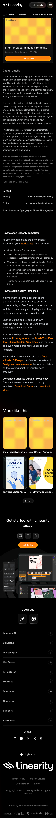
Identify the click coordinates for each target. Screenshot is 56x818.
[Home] (12, 5)
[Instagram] (21, 738)
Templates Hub (12, 14)
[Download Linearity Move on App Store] (33, 619)
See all (28, 501)
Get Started (28, 545)
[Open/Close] (50, 5)
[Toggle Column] (50, 633)
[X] (34, 738)
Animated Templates (25, 14)
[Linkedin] (28, 738)
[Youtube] (41, 738)
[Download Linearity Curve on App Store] (22, 619)
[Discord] (14, 738)
